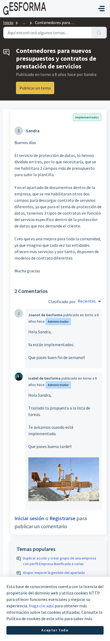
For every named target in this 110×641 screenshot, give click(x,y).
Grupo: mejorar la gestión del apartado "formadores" (54, 575)
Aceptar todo (54, 630)
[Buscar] (99, 32)
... (24, 22)
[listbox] (89, 301)
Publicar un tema (35, 88)
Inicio (8, 22)
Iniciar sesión (29, 518)
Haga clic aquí (41, 605)
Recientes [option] (87, 301)
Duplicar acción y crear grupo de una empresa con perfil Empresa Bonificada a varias (59, 561)
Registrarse (62, 518)
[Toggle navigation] (101, 8)
